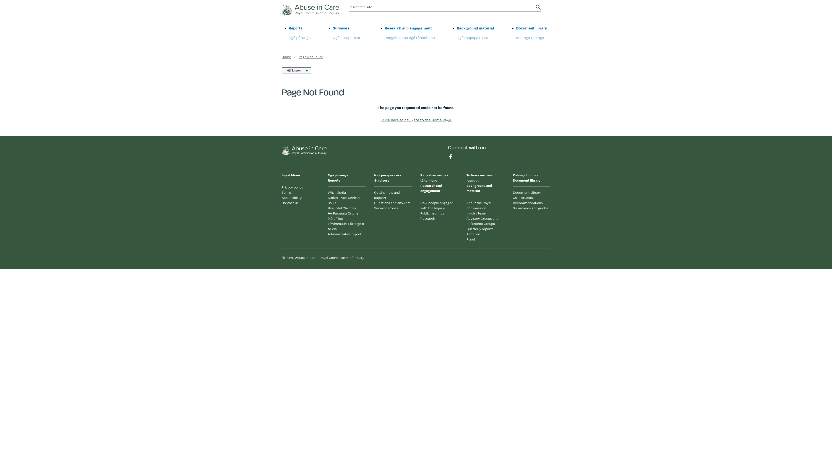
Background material (475, 33)
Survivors (347, 33)
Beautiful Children (342, 208)
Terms (287, 192)
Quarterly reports (479, 229)
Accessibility (292, 198)
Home (286, 57)
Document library (531, 33)
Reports (300, 33)
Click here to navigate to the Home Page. (416, 120)
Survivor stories (386, 208)
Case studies (523, 198)
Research (427, 218)
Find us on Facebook (450, 156)
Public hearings (432, 213)
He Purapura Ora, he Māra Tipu (343, 216)
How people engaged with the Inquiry (436, 205)
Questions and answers (392, 203)
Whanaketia (337, 192)
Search (538, 7)
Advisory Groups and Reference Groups (482, 221)
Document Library (527, 192)
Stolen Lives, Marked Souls (344, 200)
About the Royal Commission (478, 205)
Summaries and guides (531, 208)
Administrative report (344, 234)
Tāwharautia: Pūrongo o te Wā (346, 226)
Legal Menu (291, 175)
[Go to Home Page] (310, 8)
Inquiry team (476, 213)
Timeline (473, 234)
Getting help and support (387, 195)
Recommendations (528, 203)
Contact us (290, 203)
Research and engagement (410, 33)
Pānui (470, 239)
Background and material (479, 183)
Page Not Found (311, 57)
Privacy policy (292, 187)
